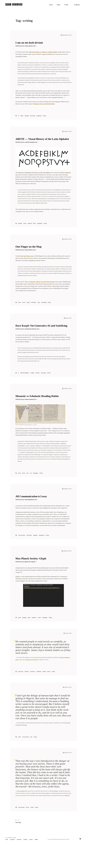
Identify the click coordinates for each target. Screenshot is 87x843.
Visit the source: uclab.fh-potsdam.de (26, 142)
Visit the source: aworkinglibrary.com (26, 499)
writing (44, 116)
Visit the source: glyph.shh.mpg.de (25, 562)
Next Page (18, 822)
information (29, 535)
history (24, 223)
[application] (43, 595)
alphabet (20, 223)
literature (27, 671)
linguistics (34, 617)
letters (34, 223)
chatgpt (32, 373)
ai (18, 116)
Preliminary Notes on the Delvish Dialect (44, 104)
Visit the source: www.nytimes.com (25, 46)
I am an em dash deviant (29, 42)
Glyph (17, 576)
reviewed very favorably (31, 660)
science (39, 617)
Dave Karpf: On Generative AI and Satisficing (41, 325)
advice (19, 737)
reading (44, 671)
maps (38, 302)
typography (38, 116)
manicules (66, 433)
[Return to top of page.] (80, 839)
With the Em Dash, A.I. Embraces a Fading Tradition (43, 52)
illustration (33, 302)
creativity (37, 373)
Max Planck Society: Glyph (30, 558)
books (19, 302)
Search (78, 5)
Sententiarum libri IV (28, 424)
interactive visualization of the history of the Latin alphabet (34, 172)
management (41, 535)
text (31, 473)
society (32, 807)
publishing (39, 671)
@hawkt (67, 795)
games (19, 617)
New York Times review (27, 256)
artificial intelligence (24, 373)
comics (23, 302)
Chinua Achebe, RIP (22, 791)
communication (21, 535)
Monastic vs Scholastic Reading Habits (37, 396)
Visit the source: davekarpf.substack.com (27, 329)
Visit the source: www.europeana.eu (25, 399)
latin (28, 473)
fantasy (28, 302)
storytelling (43, 302)
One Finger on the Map (28, 246)
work (31, 737)
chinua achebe (25, 737)
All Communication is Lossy (31, 496)
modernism (32, 671)
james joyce (20, 671)
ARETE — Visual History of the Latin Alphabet (42, 139)
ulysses (48, 671)
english (21, 116)
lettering (30, 223)
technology (32, 116)
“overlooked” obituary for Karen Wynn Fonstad (41, 282)
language (27, 116)
